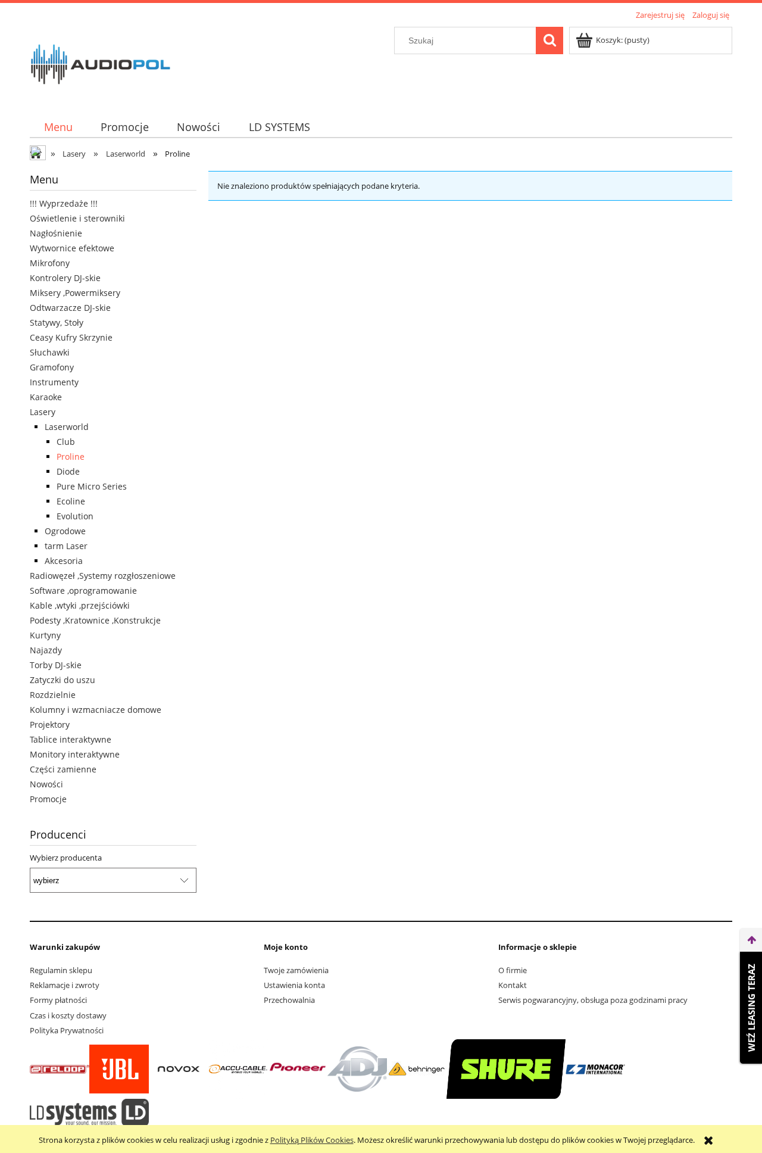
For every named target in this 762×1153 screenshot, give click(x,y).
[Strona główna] (100, 62)
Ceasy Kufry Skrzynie (71, 337)
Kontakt (512, 985)
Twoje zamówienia (296, 970)
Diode (68, 471)
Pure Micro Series (92, 486)
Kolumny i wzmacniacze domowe (95, 709)
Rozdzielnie (53, 694)
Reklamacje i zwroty (64, 985)
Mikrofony (50, 263)
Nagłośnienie (56, 233)
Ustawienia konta (294, 985)
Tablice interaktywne (70, 739)
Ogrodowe (65, 531)
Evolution (75, 516)
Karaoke (46, 397)
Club (66, 441)
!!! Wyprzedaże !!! (64, 203)
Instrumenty (54, 382)
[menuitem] (58, 127)
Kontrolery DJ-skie (65, 277)
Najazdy (46, 650)
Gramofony (52, 367)
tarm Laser (66, 545)
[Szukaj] (549, 40)
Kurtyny (45, 635)
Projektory (50, 724)
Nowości (46, 784)
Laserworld (67, 426)
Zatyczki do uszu (62, 679)
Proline (71, 456)
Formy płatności (58, 1000)
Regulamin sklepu (61, 970)
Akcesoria (64, 560)
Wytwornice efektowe (72, 248)
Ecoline (71, 501)
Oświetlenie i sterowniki (77, 218)
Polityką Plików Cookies (312, 1140)
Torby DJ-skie (56, 665)
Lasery (42, 411)
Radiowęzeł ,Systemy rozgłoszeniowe (103, 575)
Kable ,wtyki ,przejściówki (80, 605)
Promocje (48, 799)
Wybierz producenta (66, 857)
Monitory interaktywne (75, 754)
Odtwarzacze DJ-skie (70, 307)
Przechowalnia (289, 1000)
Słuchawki (50, 352)
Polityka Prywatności (67, 1030)
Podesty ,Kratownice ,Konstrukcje (95, 620)
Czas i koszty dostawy (68, 1015)
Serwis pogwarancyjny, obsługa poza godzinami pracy (593, 1000)
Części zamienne (63, 769)
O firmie (512, 970)
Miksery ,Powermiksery (75, 292)
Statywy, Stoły (56, 322)
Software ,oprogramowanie (83, 590)
